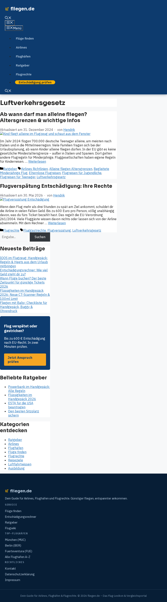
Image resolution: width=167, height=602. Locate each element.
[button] (8, 18)
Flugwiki (10, 528)
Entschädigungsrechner (20, 517)
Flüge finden (25, 38)
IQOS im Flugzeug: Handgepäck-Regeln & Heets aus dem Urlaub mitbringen (24, 262)
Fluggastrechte (34, 230)
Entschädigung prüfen (35, 82)
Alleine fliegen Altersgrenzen (70, 169)
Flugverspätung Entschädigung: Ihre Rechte (56, 186)
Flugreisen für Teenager (17, 177)
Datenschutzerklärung (20, 574)
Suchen (40, 237)
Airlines (21, 47)
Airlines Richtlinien (34, 169)
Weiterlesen (37, 161)
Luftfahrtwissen (19, 464)
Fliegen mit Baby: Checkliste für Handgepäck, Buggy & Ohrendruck (23, 307)
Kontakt (10, 568)
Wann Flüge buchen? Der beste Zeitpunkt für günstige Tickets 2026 (23, 282)
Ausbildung (16, 468)
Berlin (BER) (13, 545)
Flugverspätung (59, 230)
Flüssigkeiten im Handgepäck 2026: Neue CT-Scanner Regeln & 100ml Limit (25, 294)
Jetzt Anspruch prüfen (20, 360)
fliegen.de (22, 9)
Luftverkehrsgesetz (51, 177)
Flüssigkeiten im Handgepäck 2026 (22, 397)
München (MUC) (15, 540)
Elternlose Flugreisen (45, 173)
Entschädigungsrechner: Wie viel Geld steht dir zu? (24, 272)
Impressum (12, 580)
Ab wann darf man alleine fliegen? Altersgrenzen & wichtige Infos (43, 117)
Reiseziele (15, 460)
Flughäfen (23, 56)
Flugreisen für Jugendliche (81, 173)
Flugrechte (24, 74)
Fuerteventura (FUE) (18, 551)
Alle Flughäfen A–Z (17, 557)
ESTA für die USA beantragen (20, 405)
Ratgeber (23, 65)
